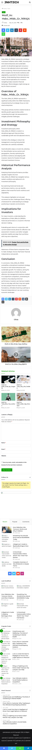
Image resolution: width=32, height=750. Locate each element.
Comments (25, 522)
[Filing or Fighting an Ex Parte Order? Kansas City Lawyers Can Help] (6, 670)
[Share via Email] (26, 299)
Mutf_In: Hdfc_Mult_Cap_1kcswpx (23, 404)
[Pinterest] (16, 299)
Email (3, 449)
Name (3, 442)
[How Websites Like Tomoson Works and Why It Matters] (7, 529)
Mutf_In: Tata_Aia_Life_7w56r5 (23, 386)
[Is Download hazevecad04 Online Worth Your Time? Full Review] (7, 554)
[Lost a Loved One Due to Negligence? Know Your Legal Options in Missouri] (6, 658)
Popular (14, 522)
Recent (5, 522)
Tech (9, 8)
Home (5, 8)
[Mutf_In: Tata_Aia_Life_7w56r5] (24, 379)
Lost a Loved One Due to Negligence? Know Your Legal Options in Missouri (21, 655)
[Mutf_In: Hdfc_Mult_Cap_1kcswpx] (24, 397)
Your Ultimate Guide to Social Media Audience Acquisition (20, 680)
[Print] (3, 302)
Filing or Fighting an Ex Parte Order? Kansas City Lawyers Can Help (21, 667)
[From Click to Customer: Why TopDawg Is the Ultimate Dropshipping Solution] (6, 646)
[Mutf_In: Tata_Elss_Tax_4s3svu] (8, 397)
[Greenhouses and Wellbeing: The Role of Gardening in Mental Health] (6, 635)
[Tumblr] (13, 299)
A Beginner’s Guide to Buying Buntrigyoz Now (7, 614)
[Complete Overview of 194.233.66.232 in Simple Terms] (7, 564)
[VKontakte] (23, 299)
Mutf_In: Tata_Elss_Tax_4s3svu (8, 404)
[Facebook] (3, 299)
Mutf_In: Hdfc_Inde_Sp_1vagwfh (8, 386)
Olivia (5, 22)
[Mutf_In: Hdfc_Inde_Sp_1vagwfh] (8, 379)
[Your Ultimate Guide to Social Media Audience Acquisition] (6, 681)
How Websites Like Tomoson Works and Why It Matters (20, 529)
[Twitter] (6, 299)
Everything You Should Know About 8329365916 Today (21, 537)
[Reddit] (19, 299)
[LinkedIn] (9, 299)
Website (3, 455)
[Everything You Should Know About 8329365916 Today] (7, 538)
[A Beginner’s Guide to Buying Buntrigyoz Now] (7, 546)
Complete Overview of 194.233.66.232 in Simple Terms (21, 564)
